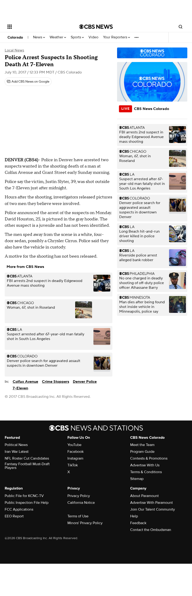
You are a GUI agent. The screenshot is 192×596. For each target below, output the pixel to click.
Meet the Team (142, 445)
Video (93, 37)
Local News (14, 50)
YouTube (74, 445)
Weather (57, 37)
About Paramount (144, 496)
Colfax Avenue (25, 381)
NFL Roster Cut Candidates (27, 458)
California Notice (81, 503)
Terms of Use (78, 516)
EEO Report (14, 516)
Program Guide (142, 451)
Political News (16, 445)
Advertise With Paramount (151, 503)
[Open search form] (180, 26)
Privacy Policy (78, 496)
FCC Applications (19, 509)
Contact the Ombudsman (150, 530)
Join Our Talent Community (152, 509)
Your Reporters (115, 37)
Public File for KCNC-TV (24, 496)
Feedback (138, 523)
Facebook (75, 451)
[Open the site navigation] (36, 27)
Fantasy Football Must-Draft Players (27, 466)
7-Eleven (20, 388)
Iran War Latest (17, 451)
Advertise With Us (144, 465)
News (38, 37)
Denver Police (85, 381)
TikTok (72, 465)
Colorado (15, 37)
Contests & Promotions (148, 458)
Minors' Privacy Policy (85, 523)
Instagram (75, 458)
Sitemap (137, 479)
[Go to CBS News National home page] (96, 26)
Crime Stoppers (55, 381)
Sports (76, 37)
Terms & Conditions (146, 472)
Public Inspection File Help (26, 503)
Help (134, 516)
